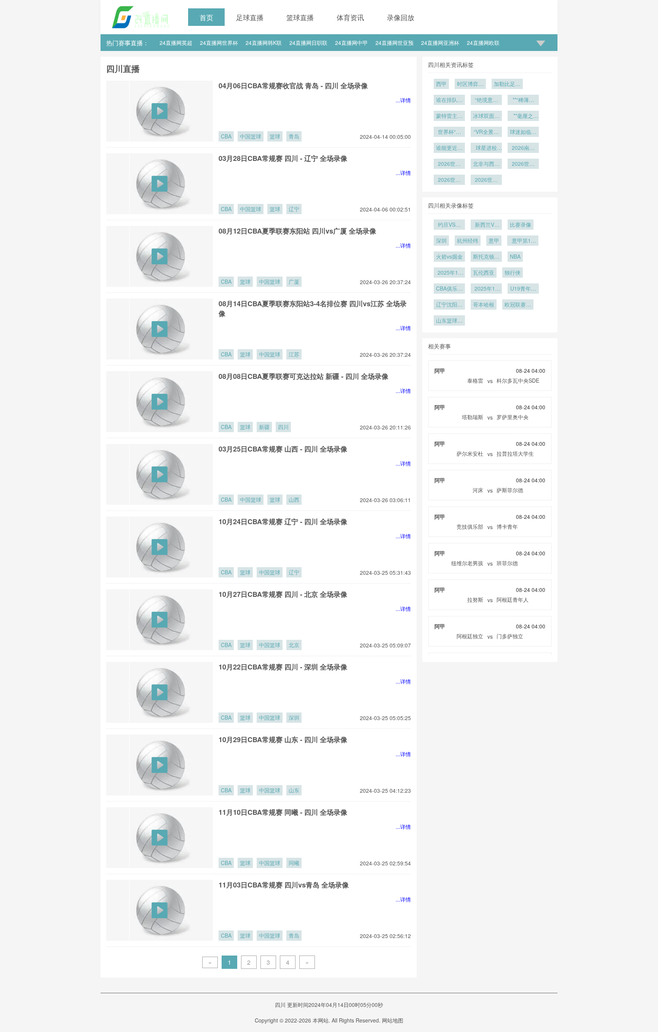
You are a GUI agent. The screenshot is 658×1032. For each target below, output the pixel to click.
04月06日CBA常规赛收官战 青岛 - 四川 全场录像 (293, 86)
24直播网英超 (176, 42)
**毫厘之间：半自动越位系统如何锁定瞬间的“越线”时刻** (523, 116)
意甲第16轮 (523, 241)
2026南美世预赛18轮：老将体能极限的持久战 (523, 148)
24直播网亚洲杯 (440, 42)
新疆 (264, 427)
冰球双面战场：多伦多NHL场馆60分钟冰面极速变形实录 (486, 116)
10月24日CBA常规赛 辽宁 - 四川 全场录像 (283, 521)
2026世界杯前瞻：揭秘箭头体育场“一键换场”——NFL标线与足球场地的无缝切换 (449, 164)
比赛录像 (520, 224)
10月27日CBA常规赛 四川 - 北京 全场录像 (283, 594)
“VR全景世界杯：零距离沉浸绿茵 (486, 132)
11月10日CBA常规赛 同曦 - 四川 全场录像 (283, 812)
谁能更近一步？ (449, 148)
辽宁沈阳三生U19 (449, 305)
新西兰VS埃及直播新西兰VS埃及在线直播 (486, 225)
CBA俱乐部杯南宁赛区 (449, 289)
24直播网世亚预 (394, 42)
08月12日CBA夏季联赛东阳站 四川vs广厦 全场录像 (297, 231)
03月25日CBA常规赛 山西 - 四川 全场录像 (283, 449)
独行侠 (513, 272)
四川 (283, 427)
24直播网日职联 (308, 42)
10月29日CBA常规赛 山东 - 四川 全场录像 (283, 739)
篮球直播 (300, 17)
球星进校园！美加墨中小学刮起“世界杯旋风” (486, 148)
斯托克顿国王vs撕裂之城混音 (486, 257)
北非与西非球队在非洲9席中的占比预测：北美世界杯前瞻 (486, 164)
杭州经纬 (467, 240)
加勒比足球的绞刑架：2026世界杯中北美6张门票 (507, 84)
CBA (226, 136)
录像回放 (400, 17)
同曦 (294, 863)
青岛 (294, 136)
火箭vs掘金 (449, 256)
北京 (294, 645)
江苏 (294, 354)
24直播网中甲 (351, 42)
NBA (515, 256)
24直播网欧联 (483, 42)
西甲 (441, 83)
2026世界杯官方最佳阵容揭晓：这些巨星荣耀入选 (486, 180)
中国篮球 (250, 136)
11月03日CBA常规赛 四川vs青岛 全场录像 (284, 885)
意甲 (494, 240)
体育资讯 (350, 17)
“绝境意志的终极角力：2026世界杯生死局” (486, 100)
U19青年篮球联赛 (523, 289)
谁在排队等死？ (449, 100)
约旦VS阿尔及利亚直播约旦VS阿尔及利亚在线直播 (449, 225)
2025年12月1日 (486, 289)
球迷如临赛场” (523, 132)
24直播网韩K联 (264, 42)
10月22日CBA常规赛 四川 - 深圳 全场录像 (283, 667)
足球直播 (250, 17)
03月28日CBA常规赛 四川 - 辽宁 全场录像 (283, 158)
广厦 (294, 281)
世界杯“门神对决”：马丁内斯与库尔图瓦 (449, 132)
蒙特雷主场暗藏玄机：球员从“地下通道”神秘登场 (449, 116)
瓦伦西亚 (483, 272)
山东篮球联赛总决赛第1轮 (449, 321)
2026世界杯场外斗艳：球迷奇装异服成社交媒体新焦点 (449, 180)
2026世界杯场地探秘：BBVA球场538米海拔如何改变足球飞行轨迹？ (523, 164)
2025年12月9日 (449, 273)
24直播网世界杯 (219, 42)
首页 (206, 17)
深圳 (294, 717)
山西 (294, 499)
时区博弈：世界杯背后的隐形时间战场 (470, 84)
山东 (294, 790)
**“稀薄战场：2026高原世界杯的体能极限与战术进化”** (523, 100)
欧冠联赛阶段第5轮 (518, 305)
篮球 (275, 136)
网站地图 (392, 1020)
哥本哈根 (483, 304)
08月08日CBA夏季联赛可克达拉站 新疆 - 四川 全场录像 (303, 376)
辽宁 (294, 209)
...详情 (403, 100)
